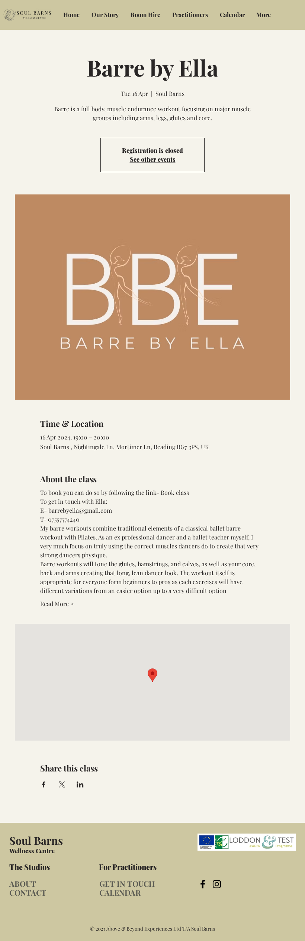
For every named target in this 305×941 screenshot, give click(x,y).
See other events (153, 159)
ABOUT (22, 884)
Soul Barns (36, 840)
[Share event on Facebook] (43, 784)
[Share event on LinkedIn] (80, 784)
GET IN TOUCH (127, 884)
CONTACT (27, 892)
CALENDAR (120, 892)
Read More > (57, 604)
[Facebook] (202, 884)
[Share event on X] (61, 784)
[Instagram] (216, 884)
